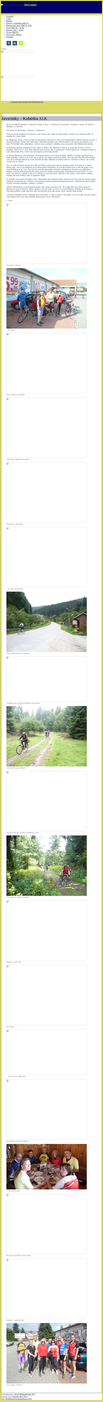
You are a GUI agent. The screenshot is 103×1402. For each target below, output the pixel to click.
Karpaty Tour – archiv (15, 30)
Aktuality (9, 16)
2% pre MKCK (12, 32)
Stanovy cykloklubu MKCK (17, 23)
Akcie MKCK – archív (15, 28)
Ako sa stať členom (13, 34)
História (9, 21)
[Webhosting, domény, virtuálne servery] (51, 106)
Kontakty (9, 37)
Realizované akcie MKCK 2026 (19, 25)
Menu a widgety (30, 5)
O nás (8, 19)
